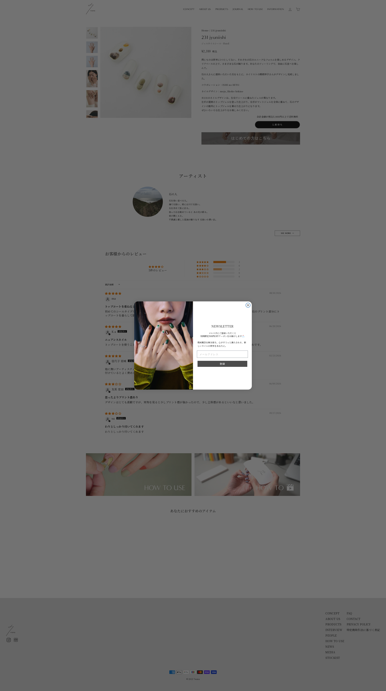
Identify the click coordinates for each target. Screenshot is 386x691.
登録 (222, 363)
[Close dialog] (248, 305)
